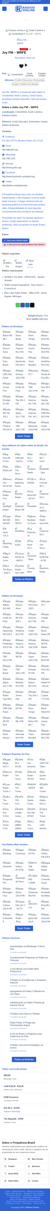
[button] (4, 9)
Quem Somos (15, 1197)
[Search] (45, 9)
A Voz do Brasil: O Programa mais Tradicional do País (26, 1035)
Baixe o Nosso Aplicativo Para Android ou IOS (25, 1201)
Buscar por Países (14, 1195)
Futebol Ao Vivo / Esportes (34, 1193)
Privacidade (27, 1203)
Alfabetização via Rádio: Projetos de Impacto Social (27, 1003)
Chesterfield (17, 34)
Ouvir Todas (23, 436)
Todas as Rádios (24, 579)
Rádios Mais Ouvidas (13, 1193)
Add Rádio (27, 1195)
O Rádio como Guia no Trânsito (25, 1014)
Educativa (27, 80)
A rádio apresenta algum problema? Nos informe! (25, 245)
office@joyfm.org (10, 150)
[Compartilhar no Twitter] (27, 305)
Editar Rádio (38, 1195)
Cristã (18, 80)
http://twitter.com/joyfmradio (14, 185)
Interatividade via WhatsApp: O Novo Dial (27, 947)
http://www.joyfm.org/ (11, 167)
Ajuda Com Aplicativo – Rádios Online (25, 1199)
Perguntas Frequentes (31, 1197)
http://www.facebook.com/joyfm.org (18, 176)
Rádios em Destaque (35, 1191)
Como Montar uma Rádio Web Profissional (24, 970)
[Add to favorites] (21, 66)
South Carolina (36, 30)
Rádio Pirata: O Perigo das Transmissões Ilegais (22, 1024)
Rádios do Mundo (29, 84)
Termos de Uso (39, 1203)
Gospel (15, 84)
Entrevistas (39, 80)
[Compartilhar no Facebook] (22, 305)
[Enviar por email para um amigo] (32, 305)
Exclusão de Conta (12, 1203)
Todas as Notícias (23, 1059)
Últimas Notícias (18, 1191)
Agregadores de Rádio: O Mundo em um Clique (27, 992)
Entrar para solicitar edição (17, 240)
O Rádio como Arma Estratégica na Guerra (26, 1046)
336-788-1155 (8, 158)
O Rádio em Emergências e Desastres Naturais (28, 981)
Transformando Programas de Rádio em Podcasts (29, 958)
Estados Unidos (16, 30)
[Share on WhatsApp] (18, 305)
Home (8, 1191)
